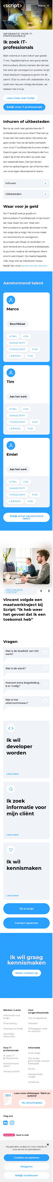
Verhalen (33, 1023)
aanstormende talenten (34, 265)
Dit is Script (26, 908)
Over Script (34, 1053)
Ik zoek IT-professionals (10, 1057)
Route (31, 1069)
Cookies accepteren (26, 1157)
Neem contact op (26, 973)
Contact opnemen (26, 923)
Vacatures (33, 1082)
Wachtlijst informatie (9, 1035)
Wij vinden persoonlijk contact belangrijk (38, 1061)
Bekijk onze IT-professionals (24, 107)
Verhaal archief (11, 1071)
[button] (47, 1144)
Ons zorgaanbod (37, 1018)
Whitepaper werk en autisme (37, 1030)
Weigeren (26, 1166)
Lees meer (13, 774)
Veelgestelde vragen (35, 1075)
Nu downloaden (32, 1102)
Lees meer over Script (21, 98)
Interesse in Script (13, 1028)
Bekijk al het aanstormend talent (26, 517)
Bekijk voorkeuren (26, 1175)
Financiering (10, 1023)
